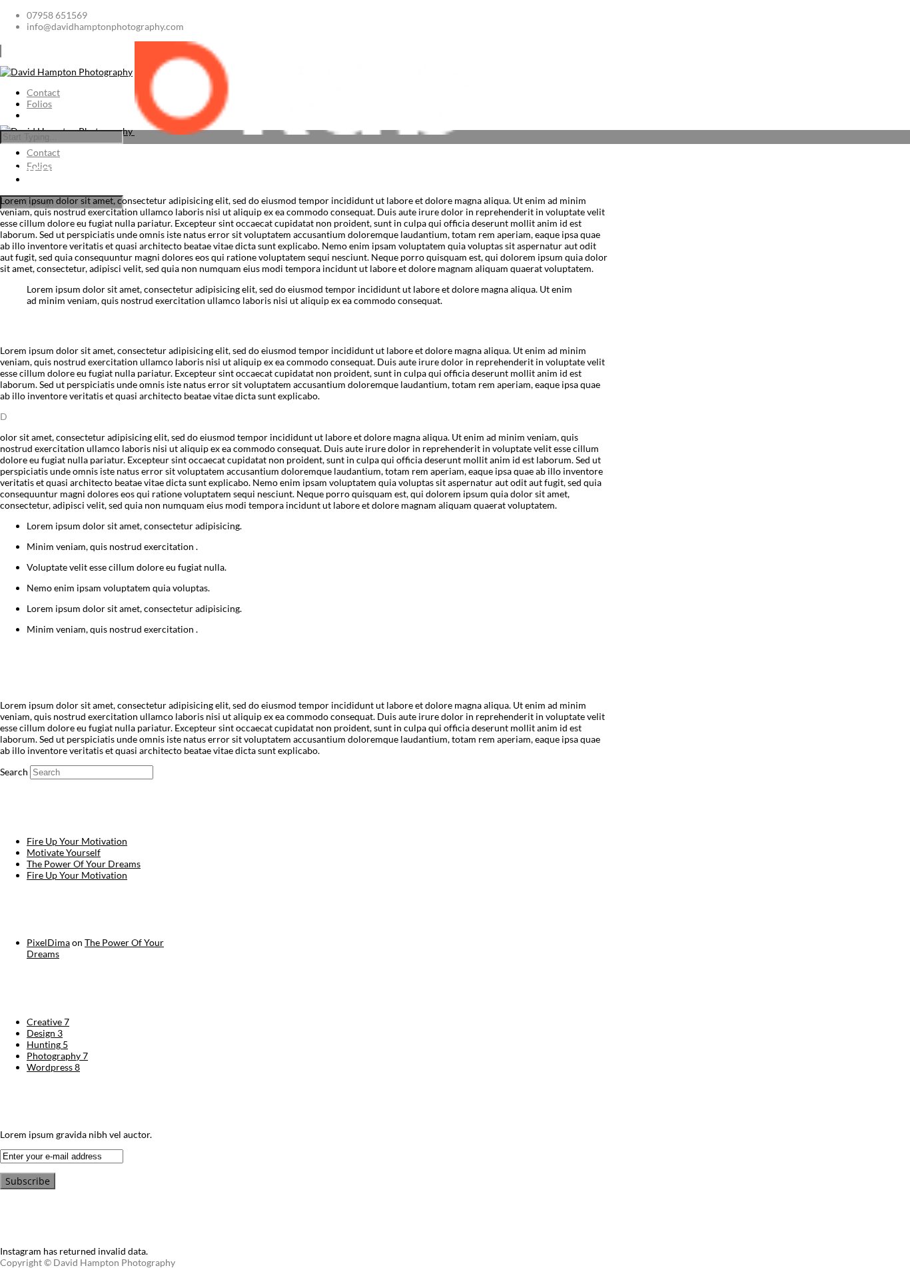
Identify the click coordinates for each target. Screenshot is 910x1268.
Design (45, 1033)
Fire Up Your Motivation (77, 841)
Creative (48, 1021)
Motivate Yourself (64, 852)
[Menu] (0, 51)
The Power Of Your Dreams (84, 863)
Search (14, 771)
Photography (57, 1055)
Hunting (47, 1044)
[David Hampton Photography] (234, 131)
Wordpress (53, 1067)
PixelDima (48, 942)
